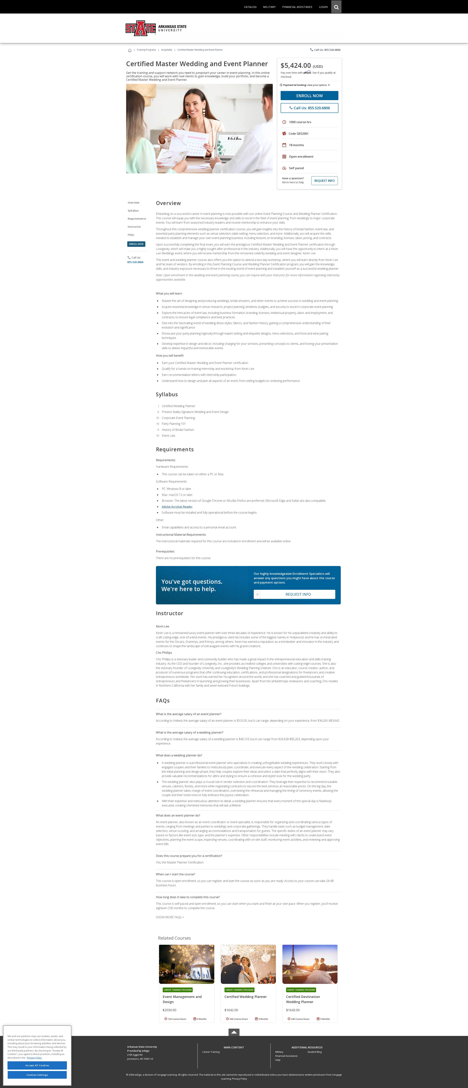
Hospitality (167, 49)
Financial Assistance (286, 1055)
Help (277, 1060)
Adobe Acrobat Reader (177, 507)
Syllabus (133, 210)
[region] (37, 1055)
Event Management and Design (182, 999)
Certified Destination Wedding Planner (303, 999)
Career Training (211, 1051)
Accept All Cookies (37, 1065)
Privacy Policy (239, 1078)
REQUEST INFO (324, 181)
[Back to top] (234, 1046)
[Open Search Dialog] (336, 6)
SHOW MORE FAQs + (170, 917)
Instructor (134, 226)
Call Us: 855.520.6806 (325, 50)
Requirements (137, 218)
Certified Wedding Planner (245, 996)
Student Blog (314, 1051)
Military (279, 1051)
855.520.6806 (135, 262)
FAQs (131, 234)
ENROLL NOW (309, 95)
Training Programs (146, 49)
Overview (133, 202)
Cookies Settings (37, 1074)
